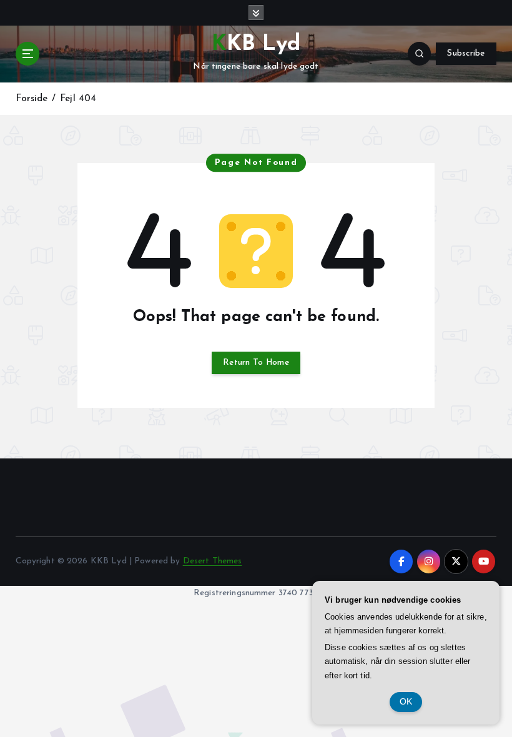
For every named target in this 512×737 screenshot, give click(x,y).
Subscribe (466, 53)
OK (406, 701)
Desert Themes (212, 561)
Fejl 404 (78, 99)
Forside (31, 99)
